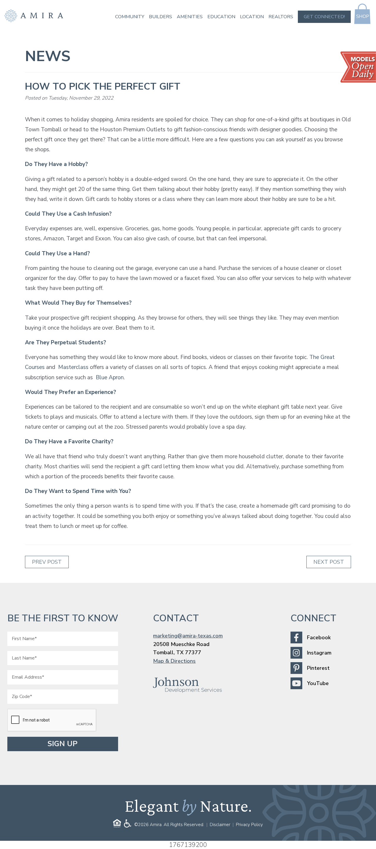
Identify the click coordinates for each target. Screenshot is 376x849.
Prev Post (47, 562)
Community (129, 17)
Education (221, 17)
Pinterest (318, 668)
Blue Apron (110, 377)
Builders (160, 17)
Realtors (280, 17)
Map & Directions (174, 661)
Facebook (319, 637)
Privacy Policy (249, 825)
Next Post (328, 562)
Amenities (190, 17)
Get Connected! (324, 17)
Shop (362, 14)
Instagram (319, 652)
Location (252, 17)
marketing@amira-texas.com (188, 635)
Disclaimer (220, 825)
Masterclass (73, 367)
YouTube (318, 683)
